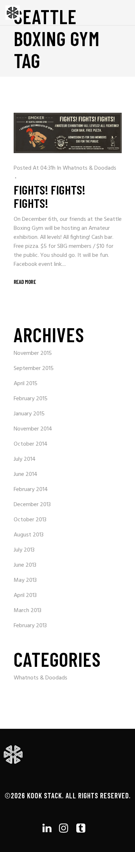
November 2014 (33, 429)
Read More (25, 281)
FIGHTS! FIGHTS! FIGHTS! (49, 196)
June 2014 (25, 474)
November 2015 (33, 353)
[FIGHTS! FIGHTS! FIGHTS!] (68, 133)
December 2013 (32, 504)
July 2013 (24, 550)
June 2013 (25, 565)
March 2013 (27, 610)
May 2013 (25, 580)
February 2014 (31, 489)
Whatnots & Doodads (89, 168)
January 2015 (29, 414)
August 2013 (29, 535)
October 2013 (30, 520)
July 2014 (25, 459)
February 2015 (31, 398)
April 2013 (25, 595)
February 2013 (30, 625)
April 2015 (25, 383)
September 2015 (34, 368)
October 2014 (31, 444)
